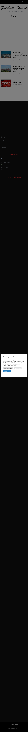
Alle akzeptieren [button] (7, 371)
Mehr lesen (13, 365)
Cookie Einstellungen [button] (8, 368)
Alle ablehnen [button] (18, 368)
